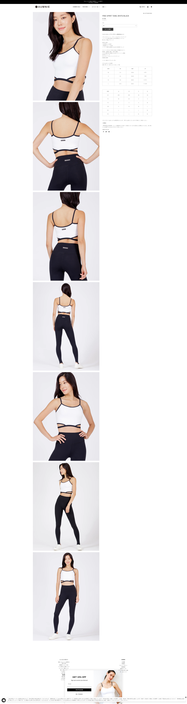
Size (103, 22)
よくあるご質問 (64, 671)
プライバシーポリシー (123, 665)
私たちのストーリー (123, 671)
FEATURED (85, 6)
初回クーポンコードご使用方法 (63, 662)
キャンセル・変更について (64, 668)
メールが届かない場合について (63, 666)
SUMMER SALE (76, 6)
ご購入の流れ (63, 663)
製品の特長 (64, 676)
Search (143, 6)
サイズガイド (104, 20)
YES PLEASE (79, 689)
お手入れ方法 (63, 678)
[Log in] (147, 6)
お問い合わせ (63, 673)
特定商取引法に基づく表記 (123, 670)
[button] (4, 700)
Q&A (103, 6)
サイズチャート (64, 679)
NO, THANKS (79, 694)
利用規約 (123, 663)
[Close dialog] (120, 672)
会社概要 (123, 662)
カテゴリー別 (95, 6)
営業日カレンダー (123, 668)
